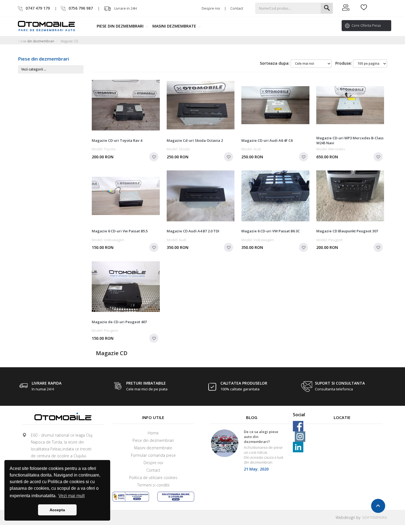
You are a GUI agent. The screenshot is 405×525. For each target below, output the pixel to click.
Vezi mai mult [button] (71, 495)
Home (153, 433)
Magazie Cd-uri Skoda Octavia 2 (195, 140)
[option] (252, 452)
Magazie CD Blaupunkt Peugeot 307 (347, 231)
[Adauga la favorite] (153, 157)
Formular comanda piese (153, 455)
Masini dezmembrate (174, 26)
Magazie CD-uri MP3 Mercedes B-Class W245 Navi (350, 140)
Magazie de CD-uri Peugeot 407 (119, 321)
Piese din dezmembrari (121, 26)
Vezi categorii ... (33, 69)
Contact (236, 8)
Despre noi (211, 8)
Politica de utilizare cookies (153, 477)
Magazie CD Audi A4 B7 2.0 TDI (193, 231)
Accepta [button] (57, 510)
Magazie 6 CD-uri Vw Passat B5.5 (120, 231)
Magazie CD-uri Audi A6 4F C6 (267, 140)
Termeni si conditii (153, 485)
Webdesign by (348, 517)
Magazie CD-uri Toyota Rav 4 (117, 140)
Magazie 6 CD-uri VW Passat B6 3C (270, 231)
